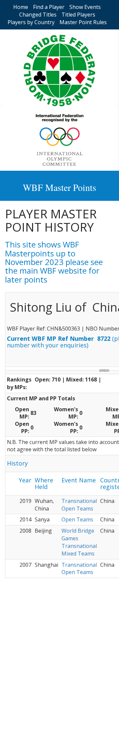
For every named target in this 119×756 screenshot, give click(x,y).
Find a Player (48, 7)
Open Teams (77, 519)
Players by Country (31, 22)
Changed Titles (38, 14)
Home (20, 7)
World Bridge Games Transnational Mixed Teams (79, 542)
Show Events (85, 7)
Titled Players (78, 14)
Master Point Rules (83, 22)
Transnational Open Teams (79, 504)
